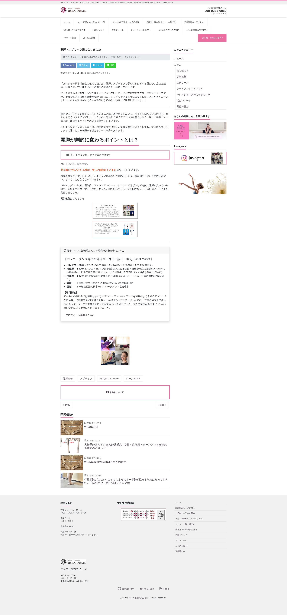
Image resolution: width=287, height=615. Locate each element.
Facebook (69, 65)
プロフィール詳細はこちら (80, 315)
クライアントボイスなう (190, 88)
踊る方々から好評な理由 (75, 30)
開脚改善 (68, 378)
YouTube (148, 588)
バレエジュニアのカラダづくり (96, 73)
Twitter (84, 65)
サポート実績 (70, 38)
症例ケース (183, 82)
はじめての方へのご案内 (168, 30)
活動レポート (184, 100)
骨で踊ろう (183, 70)
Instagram (127, 588)
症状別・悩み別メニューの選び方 (161, 22)
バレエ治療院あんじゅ (138, 597)
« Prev (66, 404)
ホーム (67, 22)
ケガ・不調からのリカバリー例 (91, 22)
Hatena (98, 65)
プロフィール (117, 30)
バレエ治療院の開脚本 (196, 30)
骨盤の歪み (183, 106)
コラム (177, 64)
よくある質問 (89, 38)
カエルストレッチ (109, 378)
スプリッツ (86, 378)
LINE (111, 65)
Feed (165, 588)
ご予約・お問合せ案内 (211, 38)
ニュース (179, 58)
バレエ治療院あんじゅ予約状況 (125, 22)
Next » (162, 404)
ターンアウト (133, 378)
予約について (116, 392)
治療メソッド (98, 30)
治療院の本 (180, 551)
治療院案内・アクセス (194, 22)
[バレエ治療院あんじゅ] (73, 9)
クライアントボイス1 (140, 30)
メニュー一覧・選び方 (185, 524)
